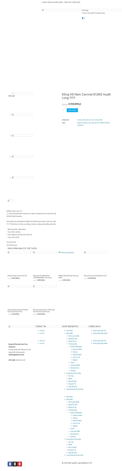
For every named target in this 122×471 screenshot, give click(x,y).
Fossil (72, 362)
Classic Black (77, 354)
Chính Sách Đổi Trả (99, 330)
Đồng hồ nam (87, 120)
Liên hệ (42, 330)
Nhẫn (70, 378)
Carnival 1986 (75, 365)
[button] (47, 338)
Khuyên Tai (72, 384)
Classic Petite (77, 349)
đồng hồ (79, 123)
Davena (73, 370)
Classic (75, 352)
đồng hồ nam (95, 123)
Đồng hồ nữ (72, 341)
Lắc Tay (70, 376)
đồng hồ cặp (87, 123)
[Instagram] (14, 464)
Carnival (79, 120)
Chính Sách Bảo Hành (100, 333)
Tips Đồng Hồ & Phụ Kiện (74, 389)
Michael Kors (75, 368)
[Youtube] (19, 464)
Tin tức (42, 333)
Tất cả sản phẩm (97, 120)
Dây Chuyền (72, 381)
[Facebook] (10, 464)
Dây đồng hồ (72, 386)
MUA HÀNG (72, 110)
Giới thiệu (69, 330)
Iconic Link (76, 357)
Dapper (75, 360)
